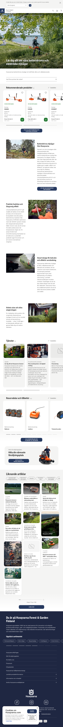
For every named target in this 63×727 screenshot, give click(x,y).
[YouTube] (46, 702)
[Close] (37, 708)
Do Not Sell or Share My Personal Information (32, 717)
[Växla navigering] (61, 11)
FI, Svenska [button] (8, 11)
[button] (22, 92)
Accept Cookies (32, 711)
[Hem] (2, 10)
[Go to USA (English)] (30, 5)
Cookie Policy (9, 721)
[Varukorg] (57, 11)
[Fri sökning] (53, 11)
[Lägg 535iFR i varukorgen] (46, 119)
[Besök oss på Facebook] (17, 702)
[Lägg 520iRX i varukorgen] (22, 119)
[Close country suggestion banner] (60, 3)
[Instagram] (31, 702)
